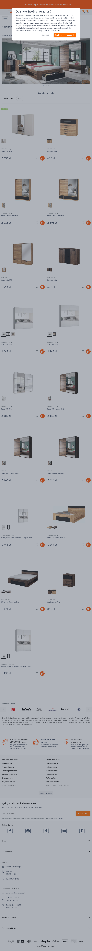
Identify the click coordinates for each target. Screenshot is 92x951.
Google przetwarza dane (52, 31)
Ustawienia (45, 35)
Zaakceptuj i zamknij (65, 35)
